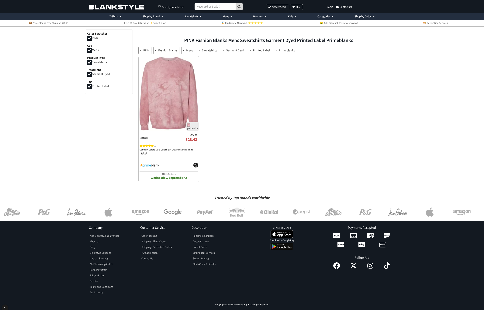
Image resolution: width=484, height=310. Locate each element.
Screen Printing (201, 258)
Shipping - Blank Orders (154, 241)
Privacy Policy (97, 275)
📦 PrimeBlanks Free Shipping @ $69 (48, 23)
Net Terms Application (101, 264)
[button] (277, 7)
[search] (239, 6)
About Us (95, 241)
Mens (226, 17)
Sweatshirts (191, 17)
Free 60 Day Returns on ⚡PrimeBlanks (145, 23)
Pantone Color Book (203, 236)
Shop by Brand (151, 17)
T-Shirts (114, 17)
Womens (258, 17)
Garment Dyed (101, 74)
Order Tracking (149, 236)
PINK (95, 38)
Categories (323, 17)
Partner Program (98, 270)
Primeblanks (287, 50)
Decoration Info (201, 241)
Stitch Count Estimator (204, 264)
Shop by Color (363, 17)
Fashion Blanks (167, 50)
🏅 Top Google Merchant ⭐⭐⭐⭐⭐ (242, 23)
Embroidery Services (204, 253)
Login (330, 7)
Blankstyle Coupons (100, 253)
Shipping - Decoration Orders (156, 247)
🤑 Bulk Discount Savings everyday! (339, 23)
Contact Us (346, 7)
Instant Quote (200, 247)
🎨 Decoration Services (435, 23)
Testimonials (96, 292)
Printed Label (100, 86)
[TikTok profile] (387, 268)
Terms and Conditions (101, 287)
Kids (290, 17)
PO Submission (149, 253)
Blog (92, 247)
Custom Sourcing (99, 258)
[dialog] (5, 307)
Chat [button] (298, 7)
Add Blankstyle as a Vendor (104, 236)
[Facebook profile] (336, 268)
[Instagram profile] (370, 268)
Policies (94, 281)
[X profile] (353, 268)
